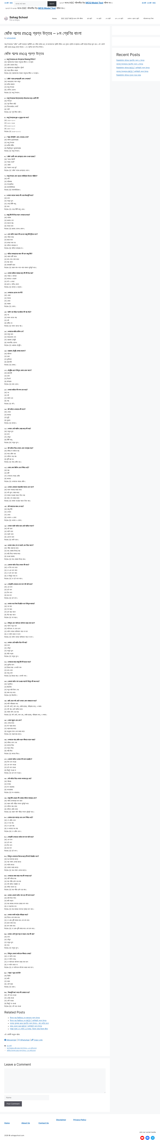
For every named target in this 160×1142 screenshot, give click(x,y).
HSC (154, 3)
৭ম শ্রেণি (6, 3)
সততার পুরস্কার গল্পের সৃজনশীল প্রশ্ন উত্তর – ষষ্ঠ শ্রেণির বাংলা (29, 1023)
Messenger (11, 1040)
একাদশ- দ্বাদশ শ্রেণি (133, 18)
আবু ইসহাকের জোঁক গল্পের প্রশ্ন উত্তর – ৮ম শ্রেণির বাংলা (22, 1048)
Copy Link (38, 1040)
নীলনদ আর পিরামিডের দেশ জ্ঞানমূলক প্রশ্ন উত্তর (25, 1018)
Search (52, 4)
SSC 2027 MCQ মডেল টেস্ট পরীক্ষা (72, 18)
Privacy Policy (79, 1120)
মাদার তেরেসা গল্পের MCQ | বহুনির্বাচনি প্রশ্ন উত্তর (26, 1026)
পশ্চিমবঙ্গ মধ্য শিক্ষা (148, 18)
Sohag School (18, 17)
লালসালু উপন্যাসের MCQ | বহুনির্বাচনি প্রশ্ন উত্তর (132, 71)
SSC (11, 3)
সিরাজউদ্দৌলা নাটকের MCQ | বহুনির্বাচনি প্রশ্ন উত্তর (133, 68)
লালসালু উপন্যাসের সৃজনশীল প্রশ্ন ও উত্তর (129, 64)
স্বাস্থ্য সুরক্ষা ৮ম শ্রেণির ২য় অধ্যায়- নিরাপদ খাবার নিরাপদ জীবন (29, 1029)
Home (54, 18)
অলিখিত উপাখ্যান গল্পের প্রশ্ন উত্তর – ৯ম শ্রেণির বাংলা (21, 1050)
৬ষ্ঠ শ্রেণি (144, 3)
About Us (25, 1123)
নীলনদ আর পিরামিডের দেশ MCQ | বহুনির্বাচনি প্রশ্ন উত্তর (28, 1020)
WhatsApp (24, 1040)
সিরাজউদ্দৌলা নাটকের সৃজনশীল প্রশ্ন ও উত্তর (130, 60)
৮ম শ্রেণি (149, 3)
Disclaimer (61, 1120)
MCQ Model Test (47, 8)
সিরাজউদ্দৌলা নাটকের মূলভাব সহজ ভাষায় (128, 75)
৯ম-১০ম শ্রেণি (119, 18)
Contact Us (44, 1123)
